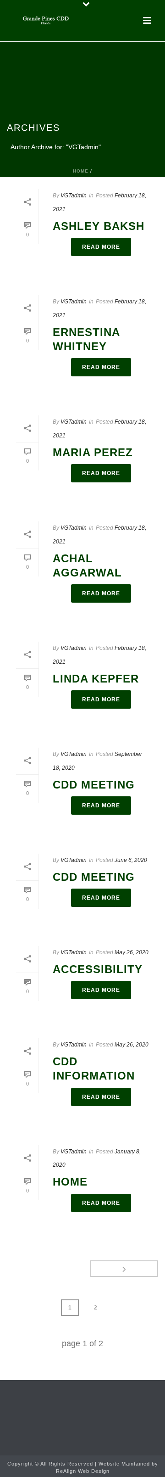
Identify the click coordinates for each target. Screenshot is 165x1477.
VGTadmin (73, 195)
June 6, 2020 (131, 860)
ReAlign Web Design (83, 1471)
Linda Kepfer (96, 678)
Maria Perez (93, 452)
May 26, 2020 (131, 952)
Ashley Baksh (98, 226)
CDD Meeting (94, 784)
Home (80, 170)
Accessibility (98, 969)
